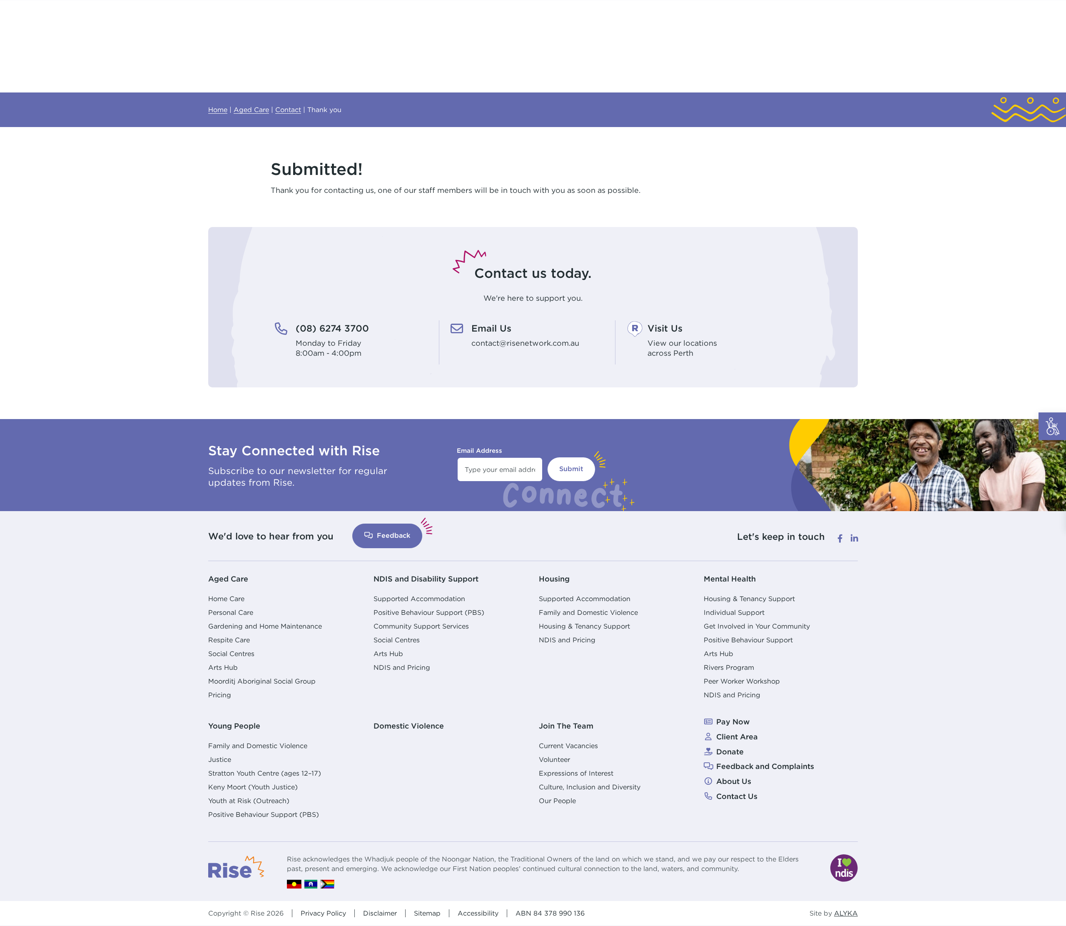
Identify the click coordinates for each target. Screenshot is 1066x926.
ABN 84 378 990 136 (550, 913)
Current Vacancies (568, 745)
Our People (557, 800)
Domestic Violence (409, 726)
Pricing (219, 695)
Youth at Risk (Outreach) (248, 800)
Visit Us (665, 328)
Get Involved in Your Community (757, 626)
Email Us (491, 328)
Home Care (226, 598)
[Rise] (236, 866)
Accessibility (478, 913)
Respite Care (229, 640)
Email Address (479, 450)
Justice (219, 759)
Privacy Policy (323, 913)
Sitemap (427, 913)
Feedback (392, 535)
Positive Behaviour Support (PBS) (429, 612)
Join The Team (566, 726)
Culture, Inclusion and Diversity (589, 787)
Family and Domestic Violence (588, 612)
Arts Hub (223, 667)
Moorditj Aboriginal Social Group (262, 681)
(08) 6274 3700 (332, 328)
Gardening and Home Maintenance (265, 626)
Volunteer (554, 759)
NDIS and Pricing (402, 667)
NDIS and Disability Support (426, 579)
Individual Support (734, 612)
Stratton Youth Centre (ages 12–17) (264, 773)
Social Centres (231, 653)
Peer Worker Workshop (742, 681)
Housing (554, 579)
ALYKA (846, 913)
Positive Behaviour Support (748, 640)
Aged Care (228, 579)
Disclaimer (380, 913)
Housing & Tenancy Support (584, 626)
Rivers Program (729, 667)
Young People (234, 726)
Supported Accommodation (419, 598)
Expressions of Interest (576, 773)
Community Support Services (421, 626)
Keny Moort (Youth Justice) (253, 787)
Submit (571, 468)
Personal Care (230, 612)
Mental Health (730, 579)
